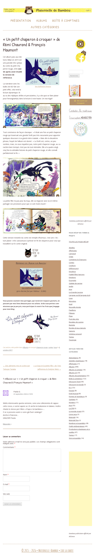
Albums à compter (75, 370)
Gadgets (72, 399)
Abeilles (72, 248)
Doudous (72, 271)
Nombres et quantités (77, 423)
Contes (71, 262)
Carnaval (72, 254)
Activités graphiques (76, 361)
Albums (41, 20)
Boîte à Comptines (65, 20)
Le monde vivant (75, 411)
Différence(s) (74, 268)
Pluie (71, 316)
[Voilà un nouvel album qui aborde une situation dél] (75, 91)
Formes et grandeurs (77, 396)
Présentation (21, 20)
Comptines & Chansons (77, 259)
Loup (71, 298)
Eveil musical (73, 393)
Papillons (72, 310)
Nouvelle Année (75, 307)
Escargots (72, 280)
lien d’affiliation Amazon (43, 86)
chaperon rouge (42, 347)
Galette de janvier (75, 283)
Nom (6, 474)
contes (50, 347)
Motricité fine (74, 420)
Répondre (7, 424)
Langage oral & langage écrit (79, 295)
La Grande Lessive (76, 292)
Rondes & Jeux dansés (77, 328)
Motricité (72, 417)
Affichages (73, 251)
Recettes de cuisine (76, 322)
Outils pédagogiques (76, 426)
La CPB (71, 408)
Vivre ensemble (75, 438)
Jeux (70, 289)
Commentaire (9, 447)
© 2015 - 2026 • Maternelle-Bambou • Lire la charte (47, 550)
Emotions (72, 277)
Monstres (72, 301)
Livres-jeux (73, 414)
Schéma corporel (75, 334)
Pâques (72, 313)
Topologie (72, 340)
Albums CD (73, 373)
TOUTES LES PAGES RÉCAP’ (79, 242)
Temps (71, 337)
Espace (71, 390)
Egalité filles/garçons (76, 274)
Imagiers (72, 402)
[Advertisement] (80, 179)
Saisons (72, 331)
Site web (6, 494)
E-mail (6, 484)
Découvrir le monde (76, 384)
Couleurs (72, 265)
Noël (70, 304)
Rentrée (72, 325)
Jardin (71, 286)
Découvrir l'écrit (75, 382)
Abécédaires (73, 358)
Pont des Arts (74, 319)
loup (55, 347)
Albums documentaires (77, 376)
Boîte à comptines (75, 379)
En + (70, 387)
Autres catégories (45, 27)
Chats (71, 256)
